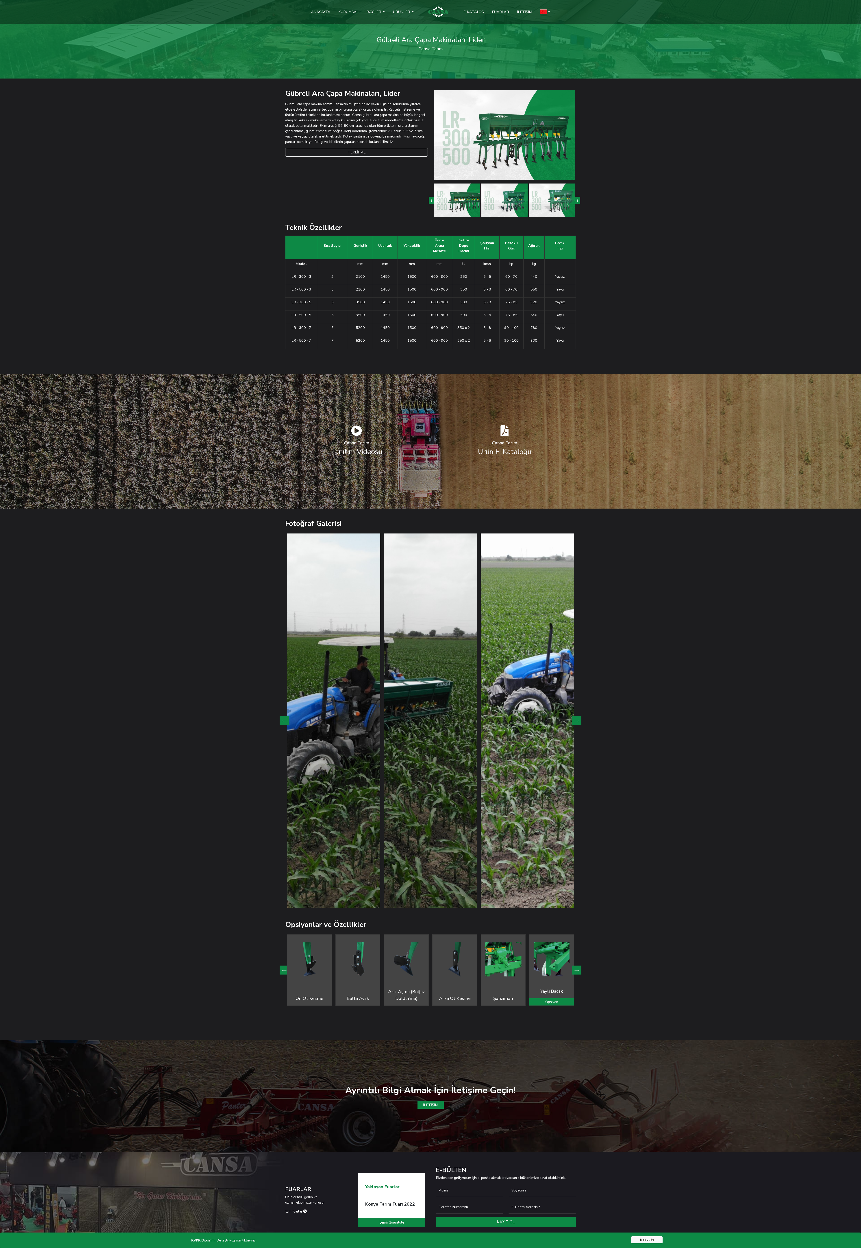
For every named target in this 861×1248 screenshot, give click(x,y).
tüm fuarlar (294, 1211)
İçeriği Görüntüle (391, 1222)
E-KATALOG (473, 11)
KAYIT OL (506, 1222)
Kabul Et (647, 1240)
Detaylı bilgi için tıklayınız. (236, 1240)
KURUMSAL (348, 11)
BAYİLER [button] (374, 11)
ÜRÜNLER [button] (402, 11)
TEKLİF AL (356, 152)
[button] (545, 12)
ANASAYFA (320, 11)
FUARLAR (500, 11)
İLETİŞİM (524, 11)
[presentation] (431, 200)
